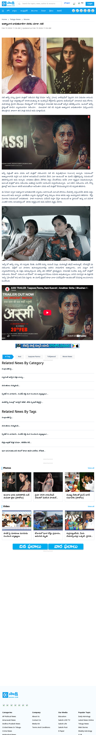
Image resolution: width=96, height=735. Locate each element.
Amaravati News (9, 720)
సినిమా (43, 11)
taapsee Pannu (34, 357)
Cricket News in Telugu (11, 728)
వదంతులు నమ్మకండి (43, 386)
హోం (8, 11)
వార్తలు (14, 11)
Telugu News (83, 724)
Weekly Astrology (85, 731)
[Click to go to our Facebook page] (73, 10)
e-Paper (61, 731)
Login (90, 4)
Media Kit (36, 724)
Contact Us (36, 720)
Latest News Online (86, 720)
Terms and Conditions (41, 728)
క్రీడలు (51, 11)
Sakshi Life (62, 724)
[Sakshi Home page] (8, 3)
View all (91, 468)
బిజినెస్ (59, 11)
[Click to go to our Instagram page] (85, 10)
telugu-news (15, 19)
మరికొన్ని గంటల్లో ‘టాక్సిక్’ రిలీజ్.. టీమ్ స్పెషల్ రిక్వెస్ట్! (44, 402)
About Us (35, 717)
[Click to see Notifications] (74, 4)
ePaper (67, 3)
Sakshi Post (62, 728)
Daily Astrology (84, 717)
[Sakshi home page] (10, 695)
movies (27, 19)
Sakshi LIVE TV (64, 720)
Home (4, 19)
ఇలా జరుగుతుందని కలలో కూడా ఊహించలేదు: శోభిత (47, 451)
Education (62, 717)
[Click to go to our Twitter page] (81, 10)
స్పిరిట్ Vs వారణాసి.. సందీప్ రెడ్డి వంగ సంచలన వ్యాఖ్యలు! (46, 394)
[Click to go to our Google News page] (92, 10)
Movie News (67, 357)
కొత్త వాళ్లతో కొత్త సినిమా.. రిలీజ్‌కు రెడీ (47, 443)
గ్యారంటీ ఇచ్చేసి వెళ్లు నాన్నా (45, 377)
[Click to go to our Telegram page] (23, 705)
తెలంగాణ (34, 11)
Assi (19, 357)
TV (82, 3)
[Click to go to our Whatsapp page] (77, 10)
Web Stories (83, 728)
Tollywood (51, 357)
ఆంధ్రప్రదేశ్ (24, 11)
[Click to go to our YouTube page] (88, 10)
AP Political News (9, 717)
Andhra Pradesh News (11, 724)
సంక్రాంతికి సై (45, 369)
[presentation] (5, 482)
